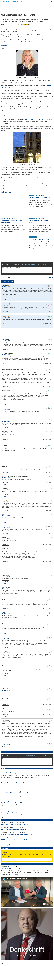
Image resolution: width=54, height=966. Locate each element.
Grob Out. (4, 45)
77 (16, 24)
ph (8, 811)
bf (8, 771)
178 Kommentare (15, 822)
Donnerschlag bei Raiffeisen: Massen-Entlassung (14, 825)
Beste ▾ (51, 277)
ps (8, 827)
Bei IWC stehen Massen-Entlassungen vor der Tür (14, 840)
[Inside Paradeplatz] (11, 1)
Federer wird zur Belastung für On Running (12, 773)
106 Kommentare (15, 843)
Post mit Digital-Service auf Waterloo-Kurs (12, 813)
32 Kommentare (14, 801)
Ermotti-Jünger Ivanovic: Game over (11, 845)
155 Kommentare (15, 827)
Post (44, 264)
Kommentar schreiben (7, 281)
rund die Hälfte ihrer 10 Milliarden (34, 119)
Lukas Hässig (11, 24)
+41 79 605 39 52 (30, 264)
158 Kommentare (15, 833)
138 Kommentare (15, 791)
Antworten (5, 297)
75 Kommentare (14, 781)
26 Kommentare (14, 771)
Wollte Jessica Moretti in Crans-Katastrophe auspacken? (16, 835)
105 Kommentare (15, 838)
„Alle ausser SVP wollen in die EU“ (10, 869)
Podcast (19, 867)
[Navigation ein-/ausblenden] (51, 1)
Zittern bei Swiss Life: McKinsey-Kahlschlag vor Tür (15, 793)
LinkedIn (34, 77)
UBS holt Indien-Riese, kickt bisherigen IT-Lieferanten (15, 783)
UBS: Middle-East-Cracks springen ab (39, 198)
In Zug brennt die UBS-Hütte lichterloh (39, 239)
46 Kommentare (11, 867)
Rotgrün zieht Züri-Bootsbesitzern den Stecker (13, 830)
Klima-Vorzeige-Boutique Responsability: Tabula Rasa (16, 803)
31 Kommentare (14, 811)
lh (8, 781)
